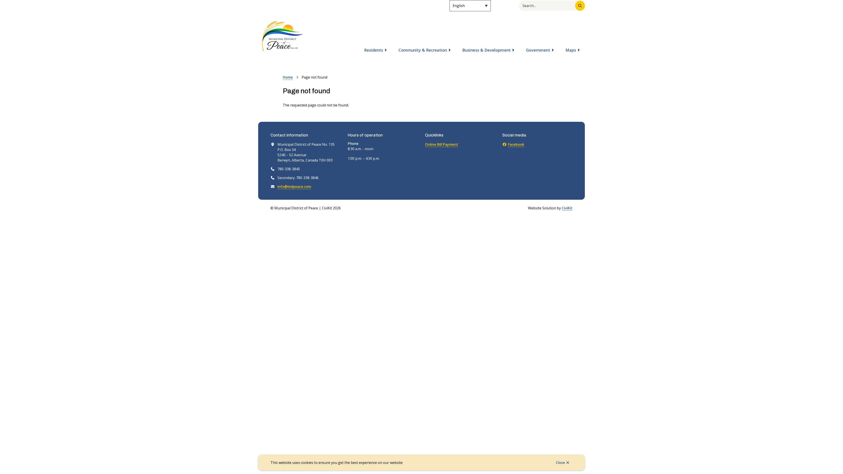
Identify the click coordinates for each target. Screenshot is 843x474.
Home (288, 77)
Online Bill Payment (441, 144)
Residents (373, 50)
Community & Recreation (422, 50)
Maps (571, 50)
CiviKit (567, 208)
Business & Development (486, 50)
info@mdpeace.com (294, 186)
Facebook (516, 144)
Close (560, 462)
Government (538, 50)
